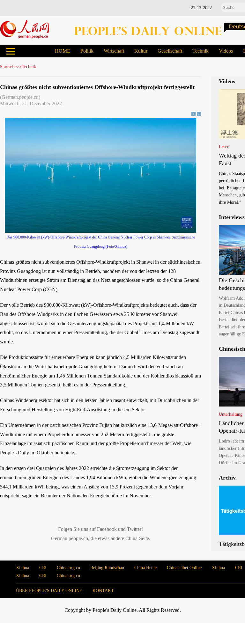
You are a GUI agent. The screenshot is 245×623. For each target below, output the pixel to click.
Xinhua (22, 567)
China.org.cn (68, 567)
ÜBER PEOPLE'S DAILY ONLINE (49, 590)
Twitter (134, 529)
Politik (86, 51)
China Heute (145, 567)
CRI (43, 567)
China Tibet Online (184, 567)
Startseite (8, 66)
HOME (62, 51)
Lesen (224, 146)
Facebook (107, 529)
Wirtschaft (114, 51)
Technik (200, 51)
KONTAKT (103, 590)
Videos (226, 51)
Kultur (140, 51)
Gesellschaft (170, 51)
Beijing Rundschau (107, 567)
